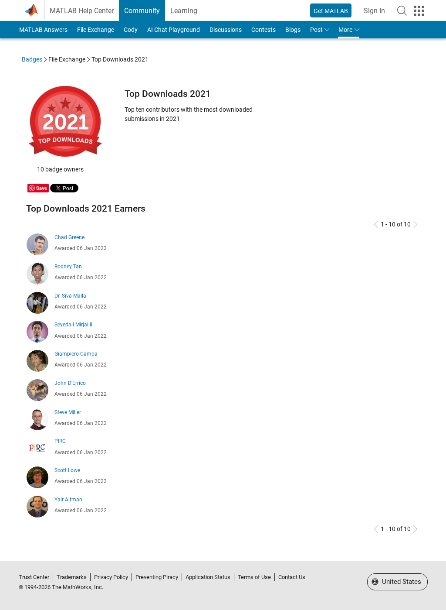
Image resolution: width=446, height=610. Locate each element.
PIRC (60, 441)
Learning (183, 11)
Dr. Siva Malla (70, 296)
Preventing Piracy (156, 577)
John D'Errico (70, 383)
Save (41, 188)
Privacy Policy (111, 577)
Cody (131, 29)
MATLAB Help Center (82, 11)
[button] (402, 10)
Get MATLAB (331, 10)
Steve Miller (67, 412)
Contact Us (291, 577)
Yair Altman (68, 500)
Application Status (208, 577)
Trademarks (72, 577)
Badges (32, 59)
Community (142, 11)
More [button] (345, 29)
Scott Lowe (67, 470)
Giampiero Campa (76, 354)
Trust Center (34, 577)
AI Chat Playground (173, 29)
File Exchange (95, 29)
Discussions (225, 29)
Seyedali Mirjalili (73, 325)
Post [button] (316, 29)
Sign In (374, 11)
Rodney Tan (68, 267)
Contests (263, 29)
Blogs (293, 29)
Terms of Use (254, 577)
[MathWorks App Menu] (419, 11)
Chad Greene (69, 237)
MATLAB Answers (43, 29)
